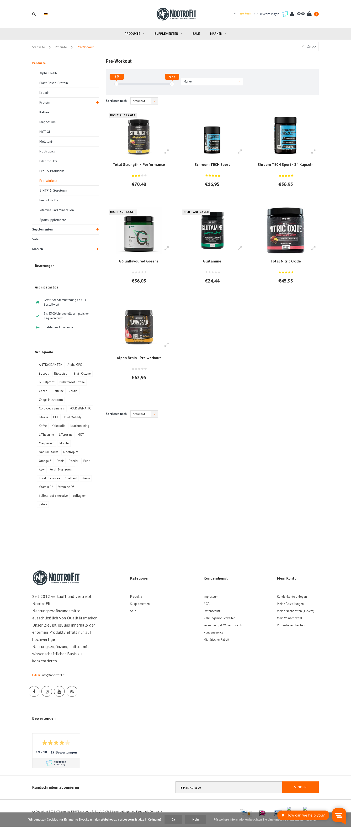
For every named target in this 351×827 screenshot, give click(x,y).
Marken (216, 34)
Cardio (73, 391)
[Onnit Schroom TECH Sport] (212, 133)
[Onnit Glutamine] (212, 230)
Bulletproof (46, 382)
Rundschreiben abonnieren (55, 787)
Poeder (73, 461)
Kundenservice (213, 632)
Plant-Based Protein (53, 83)
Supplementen (166, 34)
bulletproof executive (53, 496)
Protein (44, 102)
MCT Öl (44, 132)
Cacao (43, 391)
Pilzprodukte (48, 161)
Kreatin (44, 92)
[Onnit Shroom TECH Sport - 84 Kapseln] (285, 133)
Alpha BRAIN (48, 73)
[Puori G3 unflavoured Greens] (139, 230)
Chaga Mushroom (51, 400)
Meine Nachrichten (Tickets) (295, 611)
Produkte (132, 34)
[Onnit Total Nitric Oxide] (285, 230)
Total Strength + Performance (139, 164)
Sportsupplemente (52, 220)
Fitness (43, 417)
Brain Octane (82, 374)
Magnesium (47, 122)
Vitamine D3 (66, 487)
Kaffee (44, 112)
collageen (79, 496)
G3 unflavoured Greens (139, 261)
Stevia (86, 478)
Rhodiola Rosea (49, 478)
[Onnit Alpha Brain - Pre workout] (139, 327)
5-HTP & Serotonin (53, 190)
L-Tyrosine (66, 435)
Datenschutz (212, 611)
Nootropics (47, 151)
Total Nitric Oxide (286, 261)
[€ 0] (116, 84)
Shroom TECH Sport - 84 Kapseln (286, 164)
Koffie (43, 426)
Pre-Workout (85, 47)
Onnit (60, 461)
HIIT (56, 417)
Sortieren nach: (116, 101)
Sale (196, 34)
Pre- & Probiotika (51, 171)
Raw (42, 469)
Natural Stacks (48, 452)
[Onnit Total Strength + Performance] (139, 133)
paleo (43, 504)
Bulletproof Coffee (72, 382)
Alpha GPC (75, 365)
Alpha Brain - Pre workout (139, 357)
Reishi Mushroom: (61, 469)
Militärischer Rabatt (216, 640)
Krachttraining (79, 426)
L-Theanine (46, 435)
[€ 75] (172, 84)
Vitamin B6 (46, 487)
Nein (195, 819)
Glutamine (212, 261)
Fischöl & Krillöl (51, 200)
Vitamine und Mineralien (56, 210)
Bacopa (44, 374)
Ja (173, 819)
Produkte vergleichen (291, 625)
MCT (81, 435)
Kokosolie (58, 426)
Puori (86, 461)
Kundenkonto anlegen (292, 597)
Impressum (211, 597)
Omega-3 (45, 461)
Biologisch (61, 374)
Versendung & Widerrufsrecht (223, 625)
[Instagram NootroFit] (46, 691)
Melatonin (46, 141)
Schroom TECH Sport (212, 164)
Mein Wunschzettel (289, 618)
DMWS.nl (77, 811)
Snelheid (71, 478)
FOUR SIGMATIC (80, 408)
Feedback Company (149, 811)
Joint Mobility (72, 417)
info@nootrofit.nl (53, 675)
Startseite (38, 47)
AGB (207, 604)
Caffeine (58, 391)
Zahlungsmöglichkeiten (219, 618)
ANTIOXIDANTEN (51, 365)
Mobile (64, 443)
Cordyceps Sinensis (52, 408)
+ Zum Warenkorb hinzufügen (136, 197)
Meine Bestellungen (290, 604)
